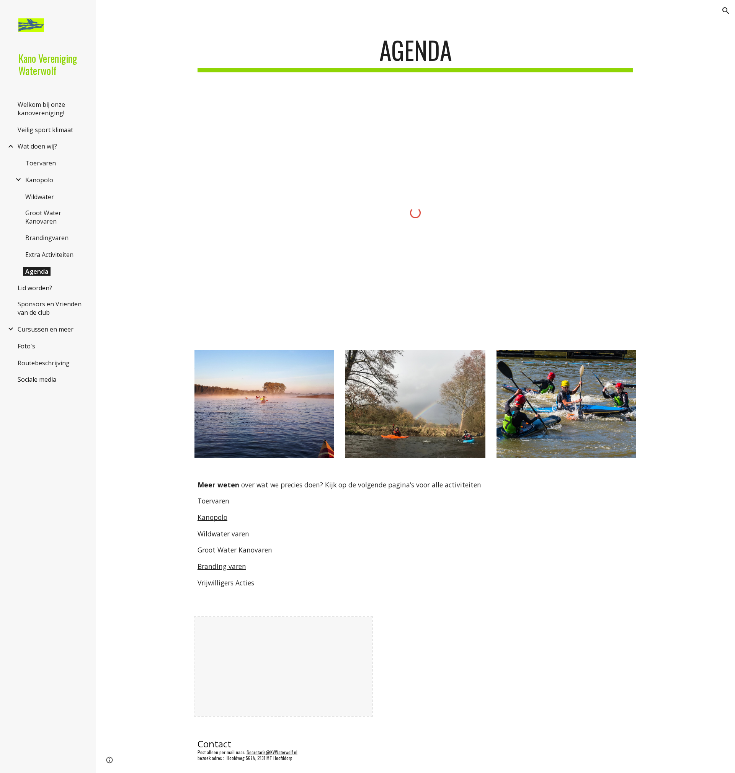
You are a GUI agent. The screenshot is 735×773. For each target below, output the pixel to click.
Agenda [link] (36, 271)
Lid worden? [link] (35, 288)
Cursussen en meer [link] (46, 329)
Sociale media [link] (37, 379)
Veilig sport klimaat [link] (45, 130)
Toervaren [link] (40, 163)
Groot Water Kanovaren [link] (43, 217)
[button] (726, 11)
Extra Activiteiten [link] (49, 254)
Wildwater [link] (39, 197)
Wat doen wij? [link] (37, 146)
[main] (415, 53)
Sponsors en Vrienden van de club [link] (50, 308)
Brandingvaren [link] (47, 238)
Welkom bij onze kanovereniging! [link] (41, 108)
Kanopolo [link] (39, 180)
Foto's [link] (26, 346)
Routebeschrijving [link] (44, 363)
